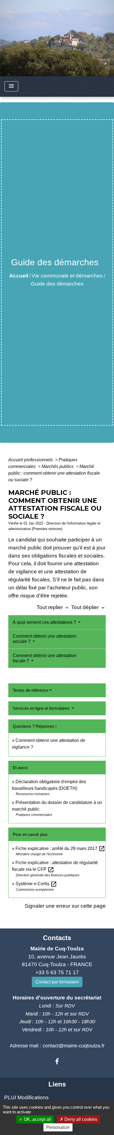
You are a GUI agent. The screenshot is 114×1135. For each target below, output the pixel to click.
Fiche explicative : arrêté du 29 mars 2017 (60, 848)
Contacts (57, 937)
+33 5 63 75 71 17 (57, 972)
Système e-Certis (36, 883)
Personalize (58, 1127)
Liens (57, 1084)
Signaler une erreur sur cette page (65, 906)
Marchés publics (58, 466)
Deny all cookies (80, 1119)
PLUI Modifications (26, 1097)
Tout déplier (88, 607)
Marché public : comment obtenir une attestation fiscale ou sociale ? (54, 473)
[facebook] (57, 1061)
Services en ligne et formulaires (42, 708)
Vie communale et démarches (67, 276)
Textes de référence (30, 690)
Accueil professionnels (31, 459)
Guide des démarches (57, 284)
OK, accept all (37, 1119)
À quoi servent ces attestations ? (45, 622)
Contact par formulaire (57, 981)
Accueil (18, 276)
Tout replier (53, 607)
